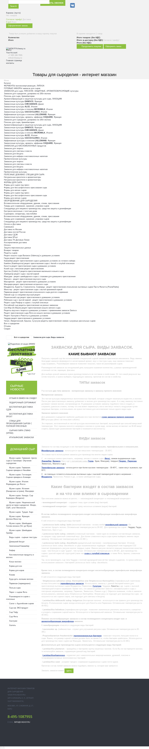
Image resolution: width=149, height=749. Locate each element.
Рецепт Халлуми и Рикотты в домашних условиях (26, 316)
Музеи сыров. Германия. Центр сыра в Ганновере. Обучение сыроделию (21, 460)
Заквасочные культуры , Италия (20, 107)
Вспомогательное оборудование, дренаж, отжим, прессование (31, 203)
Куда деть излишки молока (21, 579)
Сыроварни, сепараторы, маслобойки (20, 214)
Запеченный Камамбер (19, 546)
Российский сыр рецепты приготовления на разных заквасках (31, 305)
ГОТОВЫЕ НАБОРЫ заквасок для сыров (22, 88)
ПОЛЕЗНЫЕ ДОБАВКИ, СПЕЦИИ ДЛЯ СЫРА (24, 174)
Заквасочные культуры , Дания (24, 104)
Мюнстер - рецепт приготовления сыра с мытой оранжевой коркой (33, 289)
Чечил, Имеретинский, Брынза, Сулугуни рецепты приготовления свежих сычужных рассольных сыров (49, 321)
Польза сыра (15, 588)
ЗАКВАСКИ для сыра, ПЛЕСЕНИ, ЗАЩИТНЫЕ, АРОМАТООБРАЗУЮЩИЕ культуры (41, 91)
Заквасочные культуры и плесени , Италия (28, 109)
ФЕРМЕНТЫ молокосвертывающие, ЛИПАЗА (24, 86)
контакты (10, 63)
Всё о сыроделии (21, 337)
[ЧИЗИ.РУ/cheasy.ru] (22, 63)
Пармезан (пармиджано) (19, 583)
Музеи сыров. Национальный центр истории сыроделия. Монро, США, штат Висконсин (21, 505)
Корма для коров (16, 570)
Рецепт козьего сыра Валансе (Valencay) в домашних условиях (32, 255)
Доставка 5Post (11, 237)
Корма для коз (15, 566)
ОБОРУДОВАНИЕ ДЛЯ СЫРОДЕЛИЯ (20, 201)
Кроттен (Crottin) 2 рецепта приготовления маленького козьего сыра (34, 271)
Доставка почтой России (14, 232)
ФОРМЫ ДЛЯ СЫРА (13, 182)
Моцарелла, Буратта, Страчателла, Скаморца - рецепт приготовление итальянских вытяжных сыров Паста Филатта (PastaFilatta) (61, 287)
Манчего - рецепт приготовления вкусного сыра (25, 279)
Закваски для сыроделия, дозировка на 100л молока (27, 93)
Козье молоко (15, 562)
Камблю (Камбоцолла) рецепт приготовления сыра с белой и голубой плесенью (39, 263)
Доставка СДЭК (11, 235)
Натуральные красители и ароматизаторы (22, 177)
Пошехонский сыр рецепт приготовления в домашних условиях (32, 297)
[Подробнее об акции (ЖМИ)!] (21, 344)
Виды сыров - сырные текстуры (23, 537)
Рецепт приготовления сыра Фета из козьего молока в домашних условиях (37, 313)
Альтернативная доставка (15, 242)
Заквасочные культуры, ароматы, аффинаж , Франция (32, 117)
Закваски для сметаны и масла (18, 151)
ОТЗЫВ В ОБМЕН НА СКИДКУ (23, 398)
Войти (8, 50)
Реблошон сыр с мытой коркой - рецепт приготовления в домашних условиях (38, 300)
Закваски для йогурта (13, 154)
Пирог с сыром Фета (18, 592)
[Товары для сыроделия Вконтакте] (72, 5)
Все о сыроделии (11, 323)
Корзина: (13, 13)
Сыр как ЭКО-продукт (18, 608)
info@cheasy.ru (22, 722)
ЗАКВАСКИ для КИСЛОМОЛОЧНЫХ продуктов (25, 146)
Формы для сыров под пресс (16, 185)
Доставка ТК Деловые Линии (16, 240)
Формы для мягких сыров (15, 190)
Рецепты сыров (10, 253)
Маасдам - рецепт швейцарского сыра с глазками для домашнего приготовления (40, 276)
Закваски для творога (13, 148)
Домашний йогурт (17, 542)
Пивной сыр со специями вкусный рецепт (22, 295)
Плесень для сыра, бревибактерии (19, 96)
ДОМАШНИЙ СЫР (22, 449)
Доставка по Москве (13, 229)
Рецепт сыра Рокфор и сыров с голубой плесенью (26, 302)
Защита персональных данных (17, 248)
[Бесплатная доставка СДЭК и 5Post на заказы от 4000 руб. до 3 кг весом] (21, 361)
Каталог (7, 83)
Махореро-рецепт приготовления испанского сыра (26, 284)
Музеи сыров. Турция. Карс (21, 512)
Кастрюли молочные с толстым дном (20, 211)
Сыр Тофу (13, 612)
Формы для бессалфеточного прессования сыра (25, 188)
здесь (69, 670)
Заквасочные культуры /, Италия (25, 112)
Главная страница (14, 60)
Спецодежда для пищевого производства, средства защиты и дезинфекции (37, 208)
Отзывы (7, 326)
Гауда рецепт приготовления (16, 258)
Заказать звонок (52, 3)
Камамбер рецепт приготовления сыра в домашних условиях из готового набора (39, 261)
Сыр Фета (13, 616)
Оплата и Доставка (12, 224)
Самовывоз (9, 227)
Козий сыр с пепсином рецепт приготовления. (24, 269)
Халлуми (13, 621)
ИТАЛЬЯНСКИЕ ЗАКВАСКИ (21, 437)
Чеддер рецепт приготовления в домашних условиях (27, 318)
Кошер (12, 575)
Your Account (11, 53)
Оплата (7, 245)
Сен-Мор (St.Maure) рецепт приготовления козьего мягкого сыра (32, 308)
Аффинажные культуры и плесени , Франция (29, 114)
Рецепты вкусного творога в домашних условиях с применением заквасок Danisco (40, 310)
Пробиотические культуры (15, 159)
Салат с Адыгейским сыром (21, 603)
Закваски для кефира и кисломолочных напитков (26, 156)
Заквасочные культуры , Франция (23, 101)
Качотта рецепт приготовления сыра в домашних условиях (30, 266)
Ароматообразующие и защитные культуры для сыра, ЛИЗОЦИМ (33, 99)
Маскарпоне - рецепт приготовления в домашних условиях (30, 282)
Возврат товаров (11, 250)
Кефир (12, 550)
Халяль (12, 625)
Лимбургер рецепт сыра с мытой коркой (21, 274)
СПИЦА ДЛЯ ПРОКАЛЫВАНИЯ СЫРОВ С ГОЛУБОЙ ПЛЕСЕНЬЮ (19, 423)
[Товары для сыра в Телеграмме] (79, 5)
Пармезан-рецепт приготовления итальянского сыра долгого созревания (36, 292)
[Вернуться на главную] (9, 337)
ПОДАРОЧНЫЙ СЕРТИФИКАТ (22, 402)
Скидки (7, 329)
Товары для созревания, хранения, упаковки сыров (26, 206)
